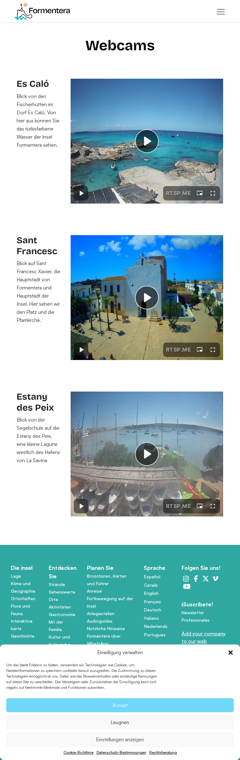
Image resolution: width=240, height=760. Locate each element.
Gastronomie (62, 614)
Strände (57, 584)
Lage (16, 576)
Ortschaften (23, 598)
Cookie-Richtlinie (78, 752)
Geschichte (22, 636)
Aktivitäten (60, 606)
